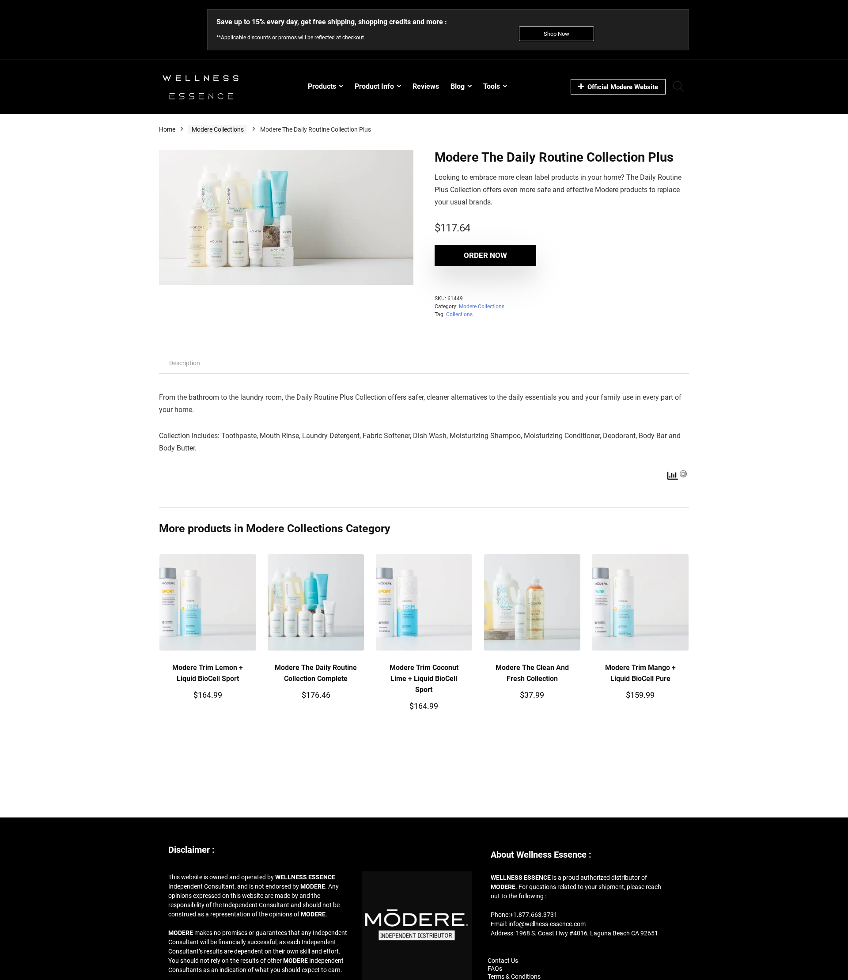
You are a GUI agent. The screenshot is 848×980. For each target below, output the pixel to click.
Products (322, 86)
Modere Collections (218, 129)
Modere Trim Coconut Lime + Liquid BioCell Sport (424, 678)
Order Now (485, 255)
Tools (491, 86)
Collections (459, 314)
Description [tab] (184, 363)
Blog (457, 86)
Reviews (426, 86)
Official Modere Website (622, 87)
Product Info (374, 86)
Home (167, 129)
